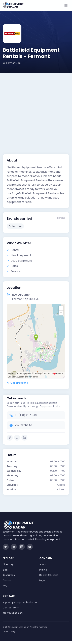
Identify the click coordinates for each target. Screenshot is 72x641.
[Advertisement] (36, 110)
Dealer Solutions (48, 575)
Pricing (43, 569)
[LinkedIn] (24, 438)
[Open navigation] (66, 5)
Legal (42, 580)
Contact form (11, 607)
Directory (8, 564)
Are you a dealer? (13, 613)
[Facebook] (10, 438)
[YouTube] (30, 547)
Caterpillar (15, 226)
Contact (8, 580)
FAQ (5, 585)
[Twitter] (17, 438)
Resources (9, 575)
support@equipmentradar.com (21, 602)
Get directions (19, 382)
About (42, 564)
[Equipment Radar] (13, 5)
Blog (5, 569)
